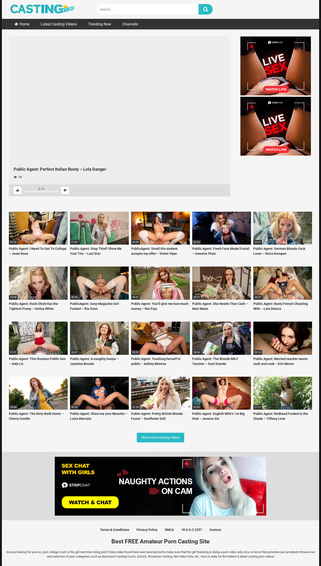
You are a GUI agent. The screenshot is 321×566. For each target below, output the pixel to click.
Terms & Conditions (114, 530)
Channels (130, 24)
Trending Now (99, 24)
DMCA (169, 530)
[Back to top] (305, 552)
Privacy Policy (147, 530)
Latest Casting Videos (59, 24)
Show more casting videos (160, 437)
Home (24, 24)
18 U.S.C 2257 (191, 530)
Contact (215, 530)
